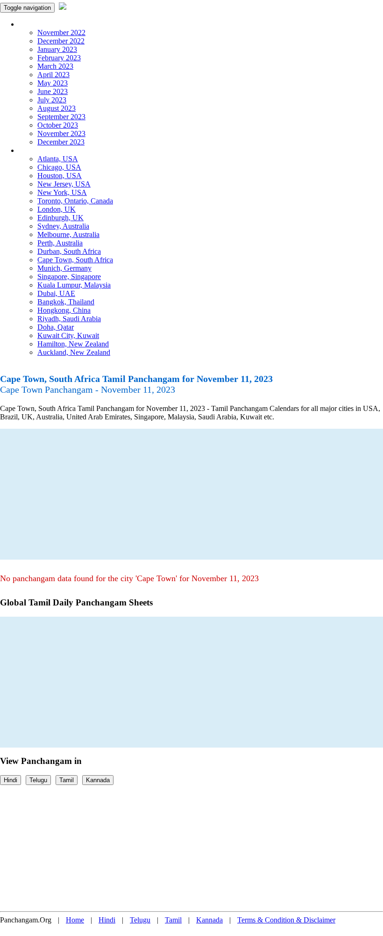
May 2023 (52, 83)
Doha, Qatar (55, 327)
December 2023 (61, 142)
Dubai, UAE (56, 293)
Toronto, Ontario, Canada (75, 201)
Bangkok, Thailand (65, 302)
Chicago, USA (59, 167)
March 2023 (55, 66)
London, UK (56, 209)
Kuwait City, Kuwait (68, 335)
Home (75, 920)
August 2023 (56, 108)
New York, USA (62, 192)
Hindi (10, 780)
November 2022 (61, 32)
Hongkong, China (64, 310)
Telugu (38, 780)
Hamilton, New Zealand (73, 344)
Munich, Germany (64, 268)
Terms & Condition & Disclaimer (286, 920)
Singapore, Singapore (69, 277)
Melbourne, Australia (68, 234)
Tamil (66, 780)
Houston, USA (59, 176)
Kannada (98, 780)
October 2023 (57, 125)
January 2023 (57, 49)
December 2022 (61, 41)
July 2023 (51, 100)
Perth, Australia (60, 243)
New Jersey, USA (64, 184)
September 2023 (61, 117)
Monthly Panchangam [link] (51, 24)
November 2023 (61, 133)
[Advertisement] (191, 494)
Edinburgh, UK (60, 218)
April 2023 (53, 75)
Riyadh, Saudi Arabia (69, 319)
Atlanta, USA (57, 159)
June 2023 (52, 91)
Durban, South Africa (69, 251)
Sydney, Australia (63, 226)
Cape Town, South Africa (75, 260)
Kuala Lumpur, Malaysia (74, 285)
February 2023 (59, 58)
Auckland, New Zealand (73, 352)
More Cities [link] (36, 150)
